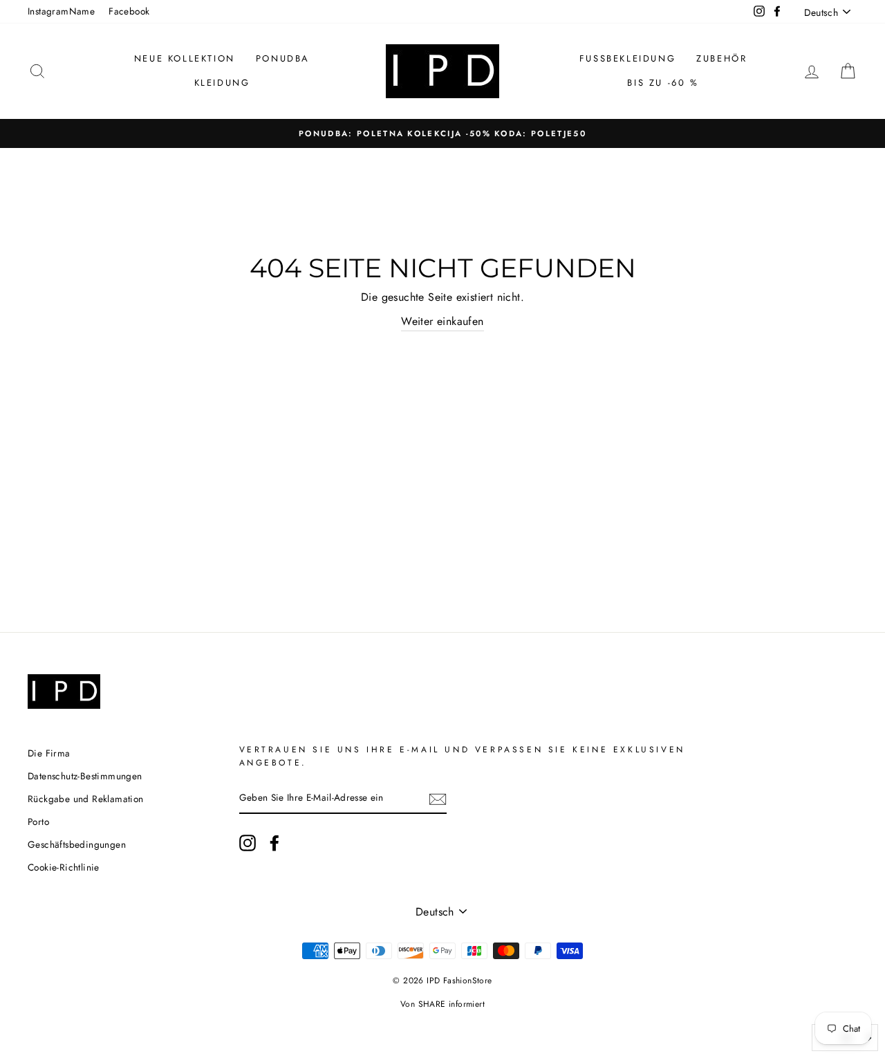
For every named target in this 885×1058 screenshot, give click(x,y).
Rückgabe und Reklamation (86, 799)
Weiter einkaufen (442, 321)
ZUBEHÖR (721, 58)
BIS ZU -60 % (662, 82)
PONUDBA (283, 58)
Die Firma (49, 753)
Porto (38, 821)
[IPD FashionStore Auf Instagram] (247, 843)
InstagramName (61, 11)
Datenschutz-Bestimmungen (85, 776)
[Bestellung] (438, 799)
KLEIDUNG (222, 82)
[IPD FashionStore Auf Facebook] (274, 843)
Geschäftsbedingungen (77, 844)
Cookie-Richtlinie (64, 867)
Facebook (129, 11)
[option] (442, 133)
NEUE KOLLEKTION (184, 58)
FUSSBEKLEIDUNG (627, 58)
